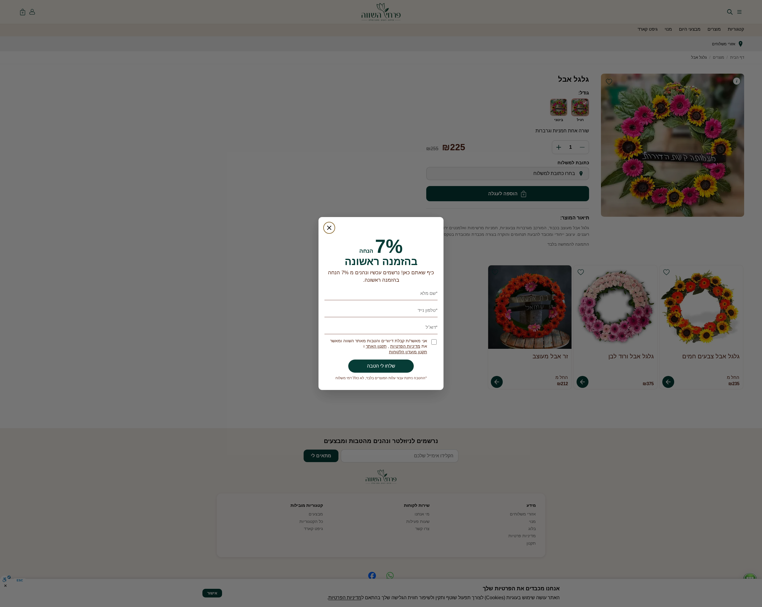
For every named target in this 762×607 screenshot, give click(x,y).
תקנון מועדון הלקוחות (408, 352)
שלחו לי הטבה (381, 365)
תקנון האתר (376, 346)
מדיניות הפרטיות (405, 346)
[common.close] (329, 228)
